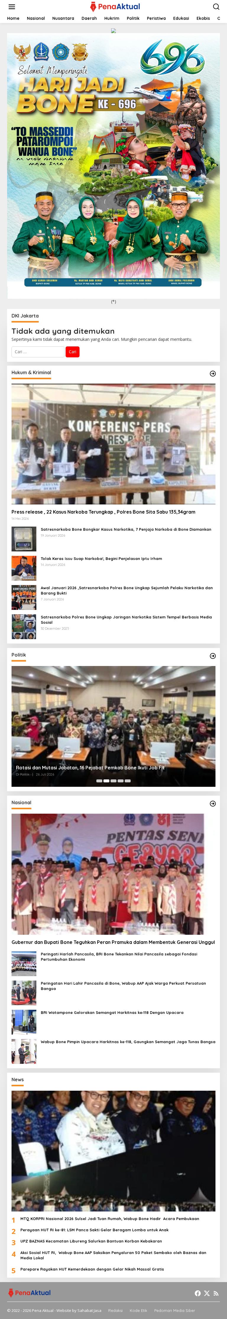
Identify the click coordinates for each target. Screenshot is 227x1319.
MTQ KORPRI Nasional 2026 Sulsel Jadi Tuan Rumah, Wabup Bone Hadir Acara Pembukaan (111, 1218)
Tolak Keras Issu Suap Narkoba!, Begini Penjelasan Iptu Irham (102, 558)
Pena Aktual (42, 1310)
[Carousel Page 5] (128, 780)
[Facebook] (198, 1293)
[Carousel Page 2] (106, 780)
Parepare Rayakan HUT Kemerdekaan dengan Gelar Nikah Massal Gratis (92, 1269)
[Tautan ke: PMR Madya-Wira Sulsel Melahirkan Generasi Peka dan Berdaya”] (113, 726)
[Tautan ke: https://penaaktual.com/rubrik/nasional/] (212, 803)
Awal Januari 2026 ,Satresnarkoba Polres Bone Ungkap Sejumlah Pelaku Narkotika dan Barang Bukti (127, 590)
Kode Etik (138, 1310)
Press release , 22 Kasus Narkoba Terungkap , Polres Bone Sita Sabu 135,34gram (103, 512)
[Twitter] (207, 1293)
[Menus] (12, 7)
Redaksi (115, 1310)
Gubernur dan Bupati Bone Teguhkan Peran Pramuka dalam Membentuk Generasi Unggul (113, 942)
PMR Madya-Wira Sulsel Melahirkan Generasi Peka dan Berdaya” (90, 768)
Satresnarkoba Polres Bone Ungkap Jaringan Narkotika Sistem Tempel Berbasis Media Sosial (126, 620)
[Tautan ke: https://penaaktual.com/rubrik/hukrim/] (212, 373)
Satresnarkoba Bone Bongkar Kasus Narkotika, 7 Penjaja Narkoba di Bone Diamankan (127, 529)
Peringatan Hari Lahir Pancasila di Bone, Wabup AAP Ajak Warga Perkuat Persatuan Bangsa (123, 986)
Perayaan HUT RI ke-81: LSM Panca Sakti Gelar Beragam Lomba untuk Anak (94, 1229)
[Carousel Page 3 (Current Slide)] (113, 780)
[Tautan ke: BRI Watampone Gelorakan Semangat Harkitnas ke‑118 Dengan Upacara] (24, 1021)
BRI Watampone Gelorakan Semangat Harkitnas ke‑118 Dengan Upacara (112, 1012)
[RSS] (216, 1293)
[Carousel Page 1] (99, 780)
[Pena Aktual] (114, 6)
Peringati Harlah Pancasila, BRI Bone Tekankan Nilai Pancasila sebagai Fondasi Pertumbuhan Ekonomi (119, 957)
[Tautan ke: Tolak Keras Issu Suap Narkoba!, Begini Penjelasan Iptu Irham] (24, 568)
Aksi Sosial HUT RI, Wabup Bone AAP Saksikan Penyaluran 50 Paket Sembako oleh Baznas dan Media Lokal (113, 1255)
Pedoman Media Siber (174, 1310)
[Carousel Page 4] (121, 780)
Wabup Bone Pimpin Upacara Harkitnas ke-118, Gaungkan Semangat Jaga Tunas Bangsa (128, 1041)
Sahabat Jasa (89, 1310)
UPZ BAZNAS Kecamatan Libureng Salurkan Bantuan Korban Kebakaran (91, 1241)
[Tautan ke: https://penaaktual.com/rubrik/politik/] (212, 656)
